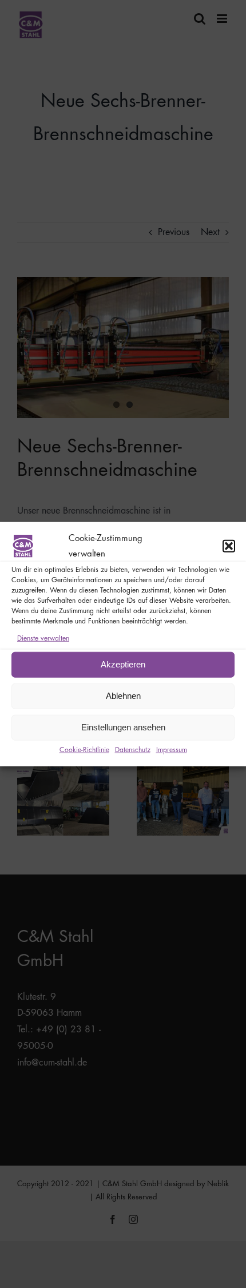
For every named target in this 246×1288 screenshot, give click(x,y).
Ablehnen (123, 696)
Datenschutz (132, 749)
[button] (229, 546)
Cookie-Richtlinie (84, 749)
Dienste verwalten (43, 638)
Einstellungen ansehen (123, 727)
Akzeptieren (123, 664)
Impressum (171, 749)
